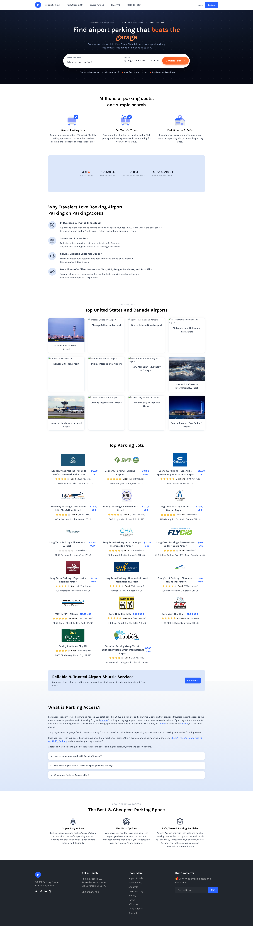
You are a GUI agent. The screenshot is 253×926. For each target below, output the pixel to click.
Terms (131, 899)
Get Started (192, 680)
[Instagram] (50, 891)
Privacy (132, 895)
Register (211, 5)
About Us (133, 886)
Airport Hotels (135, 878)
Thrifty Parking (59, 741)
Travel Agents (135, 908)
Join (213, 890)
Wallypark (189, 738)
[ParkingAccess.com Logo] (38, 5)
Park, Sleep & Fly (75, 5)
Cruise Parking (97, 5)
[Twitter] (36, 891)
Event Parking (135, 891)
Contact (132, 913)
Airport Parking (52, 5)
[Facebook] (41, 891)
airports (104, 720)
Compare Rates (173, 61)
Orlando (162, 723)
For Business (135, 882)
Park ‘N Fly (177, 738)
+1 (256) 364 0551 (133, 5)
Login (200, 5)
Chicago (184, 723)
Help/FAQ (115, 5)
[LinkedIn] (45, 891)
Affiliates (133, 904)
